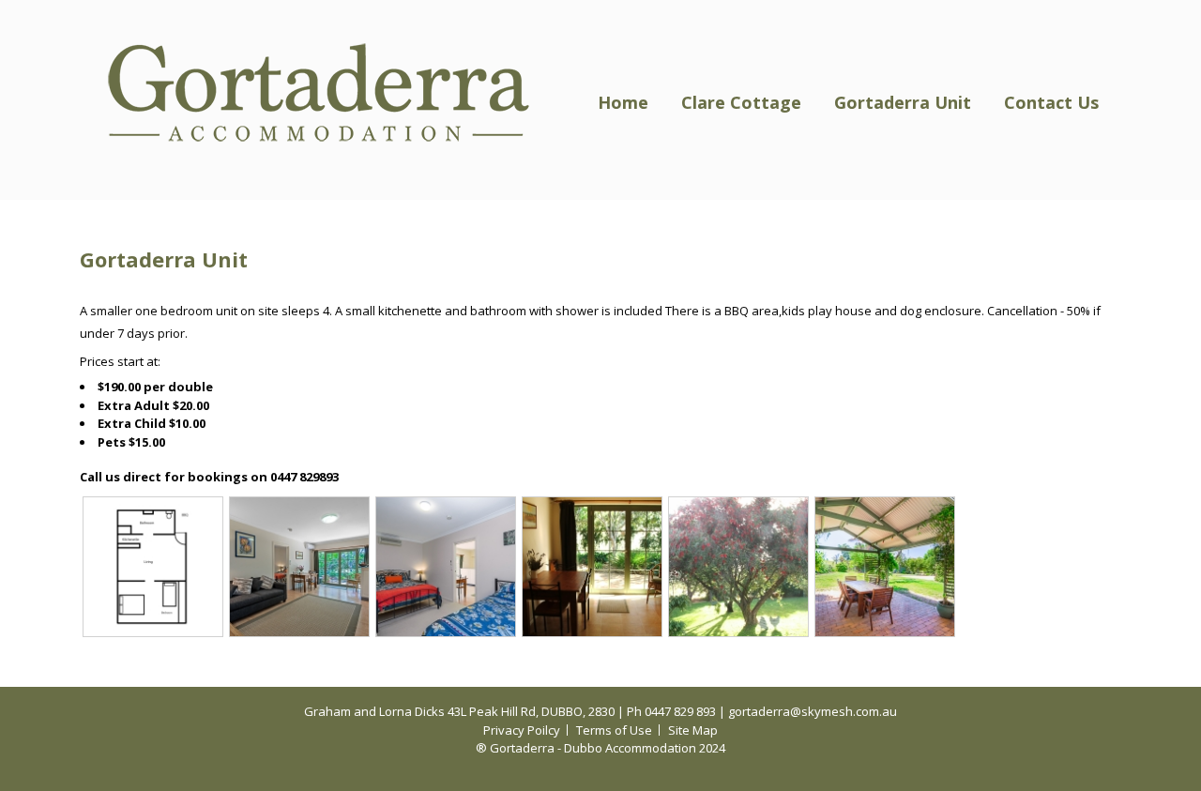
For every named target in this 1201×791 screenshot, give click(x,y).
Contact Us (1051, 102)
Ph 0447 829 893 (671, 711)
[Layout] (153, 565)
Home (623, 102)
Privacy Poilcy (521, 730)
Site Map (693, 730)
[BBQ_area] (885, 565)
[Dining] (592, 565)
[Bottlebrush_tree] (738, 565)
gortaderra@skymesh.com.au (812, 711)
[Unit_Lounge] (299, 565)
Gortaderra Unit (902, 102)
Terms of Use (614, 730)
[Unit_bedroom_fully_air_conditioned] (445, 565)
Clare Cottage (741, 102)
